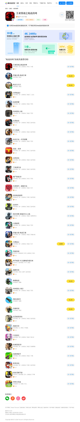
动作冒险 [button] (20, 19)
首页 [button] (6, 8)
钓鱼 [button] (28, 197)
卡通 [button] (45, 19)
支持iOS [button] (15, 253)
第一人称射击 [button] (22, 94)
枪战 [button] (28, 94)
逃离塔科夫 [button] (33, 216)
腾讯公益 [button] (40, 407)
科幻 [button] (38, 19)
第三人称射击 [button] (29, 19)
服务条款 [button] (22, 407)
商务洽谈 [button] (28, 407)
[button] (10, 3)
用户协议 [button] (71, 407)
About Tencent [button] (15, 407)
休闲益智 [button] (15, 383)
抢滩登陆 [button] (33, 346)
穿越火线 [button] (33, 234)
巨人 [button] (26, 383)
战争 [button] (23, 272)
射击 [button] (20, 272)
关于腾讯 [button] (7, 407)
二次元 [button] (32, 94)
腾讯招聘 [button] (34, 407)
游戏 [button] (10, 8)
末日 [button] (28, 178)
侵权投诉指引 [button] (64, 407)
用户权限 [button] (52, 407)
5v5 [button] (32, 188)
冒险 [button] (22, 383)
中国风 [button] (26, 328)
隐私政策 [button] (57, 407)
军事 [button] (34, 374)
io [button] (19, 328)
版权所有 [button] (46, 407)
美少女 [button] (32, 337)
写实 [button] (32, 104)
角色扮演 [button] (15, 197)
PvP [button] (25, 262)
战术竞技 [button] (33, 122)
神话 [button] (22, 328)
